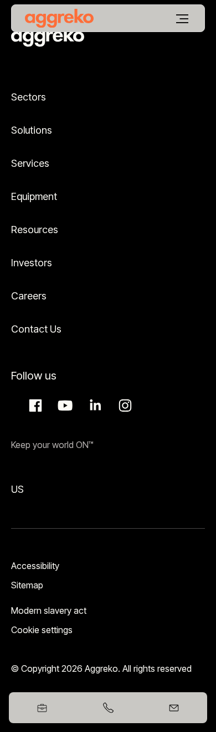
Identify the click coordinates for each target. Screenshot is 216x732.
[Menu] (182, 19)
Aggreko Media (63, 405)
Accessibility (35, 565)
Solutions (31, 130)
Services (30, 163)
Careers (29, 296)
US (17, 489)
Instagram (123, 405)
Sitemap (27, 585)
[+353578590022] (108, 707)
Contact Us (36, 329)
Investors (31, 262)
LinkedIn (93, 405)
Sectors (28, 97)
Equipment (34, 196)
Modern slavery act (48, 610)
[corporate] (59, 18)
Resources (34, 229)
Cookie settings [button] (42, 629)
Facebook (34, 405)
